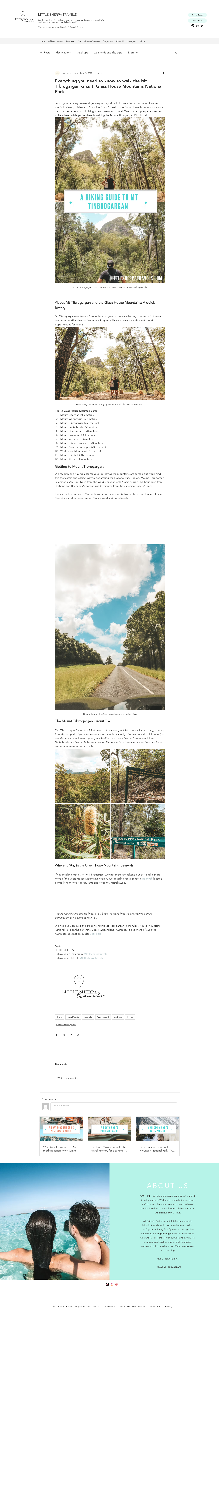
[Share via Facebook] (56, 1034)
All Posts (45, 52)
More (131, 52)
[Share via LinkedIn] (71, 1034)
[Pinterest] (116, 1284)
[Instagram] (111, 1284)
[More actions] (163, 73)
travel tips (82, 52)
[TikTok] (192, 25)
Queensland (103, 1017)
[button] (176, 53)
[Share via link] (78, 1034)
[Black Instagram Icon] (197, 25)
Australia (88, 1017)
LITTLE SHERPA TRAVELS (57, 14)
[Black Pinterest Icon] (201, 25)
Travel (59, 1017)
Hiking (130, 1017)
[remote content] (110, 521)
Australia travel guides (66, 1024)
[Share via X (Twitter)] (63, 1034)
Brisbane (118, 1017)
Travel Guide (73, 1017)
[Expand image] (82, 776)
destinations (63, 52)
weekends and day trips (108, 52)
